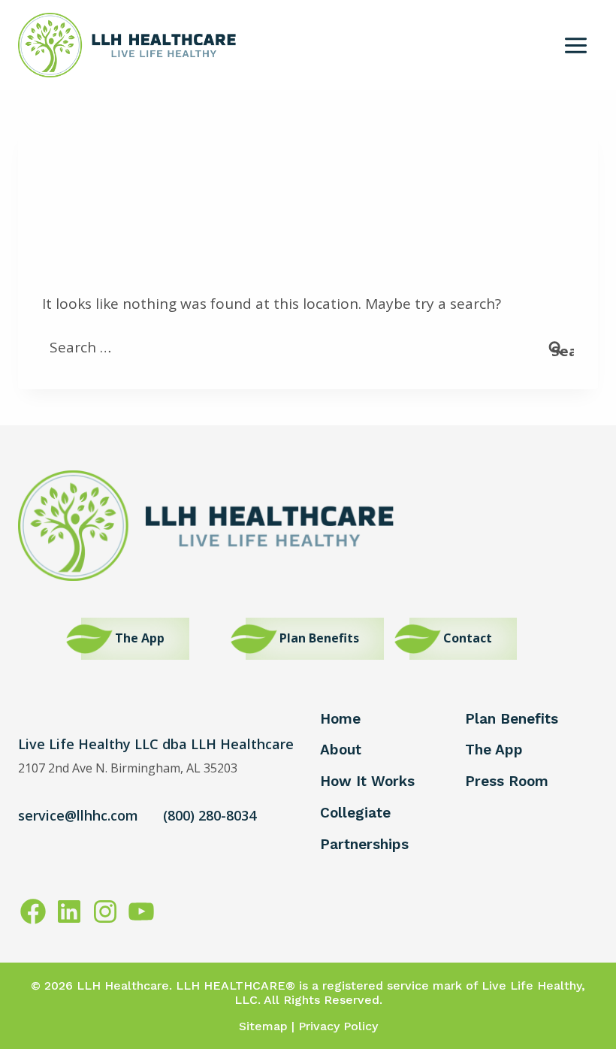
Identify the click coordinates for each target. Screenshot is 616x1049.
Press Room (506, 781)
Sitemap (263, 1026)
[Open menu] (576, 45)
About (340, 749)
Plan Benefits (511, 718)
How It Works (367, 781)
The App (494, 749)
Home (340, 718)
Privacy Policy (338, 1026)
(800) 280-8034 (209, 815)
